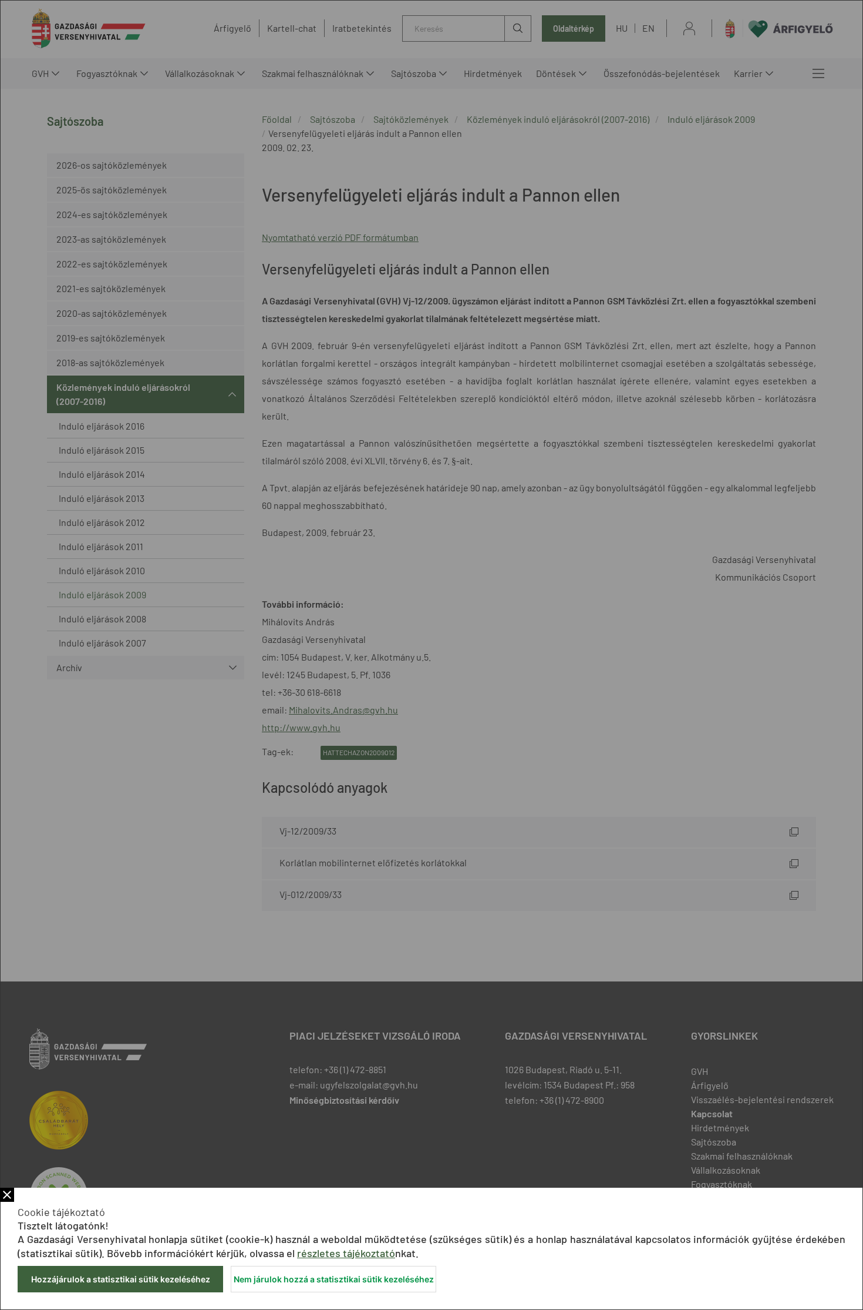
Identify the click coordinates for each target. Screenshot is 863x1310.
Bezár (7, 1195)
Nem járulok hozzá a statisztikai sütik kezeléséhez (334, 1279)
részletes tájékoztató (346, 1253)
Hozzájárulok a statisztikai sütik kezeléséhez (120, 1279)
